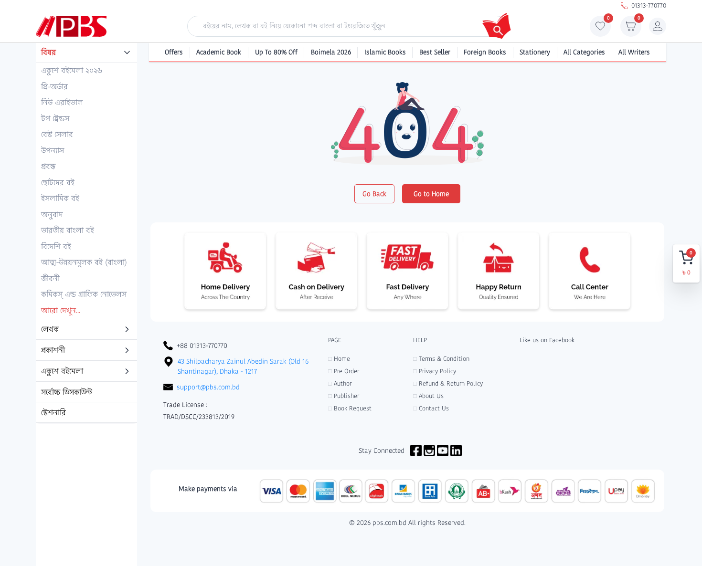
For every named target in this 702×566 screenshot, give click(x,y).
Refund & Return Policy (448, 383)
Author (339, 383)
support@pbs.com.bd (208, 387)
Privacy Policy (434, 371)
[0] (600, 28)
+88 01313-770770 (202, 345)
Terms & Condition (441, 358)
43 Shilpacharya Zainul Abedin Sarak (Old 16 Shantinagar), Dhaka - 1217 (243, 366)
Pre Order (343, 371)
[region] (86, 233)
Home (339, 358)
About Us (428, 395)
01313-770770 (648, 5)
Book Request (350, 408)
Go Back (374, 194)
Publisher (343, 395)
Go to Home (431, 194)
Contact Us (431, 408)
